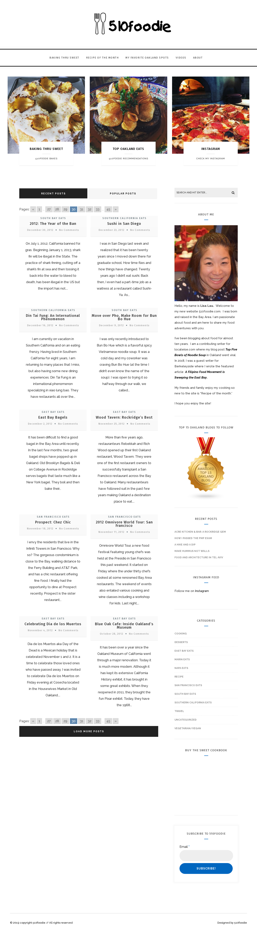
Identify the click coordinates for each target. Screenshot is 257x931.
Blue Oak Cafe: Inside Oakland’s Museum (124, 626)
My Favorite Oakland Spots (147, 57)
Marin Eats (182, 659)
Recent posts (53, 193)
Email (184, 847)
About (198, 57)
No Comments (69, 229)
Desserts (181, 642)
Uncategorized (185, 719)
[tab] (53, 193)
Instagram (202, 591)
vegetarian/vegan (187, 728)
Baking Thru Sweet (64, 57)
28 (57, 209)
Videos (181, 57)
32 (89, 209)
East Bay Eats (53, 411)
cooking (180, 633)
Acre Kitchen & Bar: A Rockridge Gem (200, 531)
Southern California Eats (124, 218)
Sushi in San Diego (124, 223)
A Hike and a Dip (185, 544)
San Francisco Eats (53, 516)
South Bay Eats (53, 218)
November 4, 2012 (40, 630)
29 (65, 209)
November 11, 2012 (111, 531)
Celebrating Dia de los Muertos (52, 624)
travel (179, 711)
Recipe (179, 676)
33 (97, 209)
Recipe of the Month (102, 57)
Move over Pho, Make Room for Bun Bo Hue (124, 317)
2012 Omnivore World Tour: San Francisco (124, 524)
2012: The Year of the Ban (53, 223)
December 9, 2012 (111, 325)
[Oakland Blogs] (206, 499)
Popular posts (123, 193)
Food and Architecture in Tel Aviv (198, 557)
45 (108, 209)
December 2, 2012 (40, 423)
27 (49, 209)
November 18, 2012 (40, 528)
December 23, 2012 (111, 229)
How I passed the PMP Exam (193, 538)
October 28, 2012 (111, 633)
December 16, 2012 (40, 325)
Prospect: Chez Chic (53, 522)
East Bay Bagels (52, 417)
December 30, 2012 (40, 229)
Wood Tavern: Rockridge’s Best (124, 417)
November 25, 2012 (111, 423)
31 (81, 209)
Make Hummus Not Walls (191, 551)
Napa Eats (181, 668)
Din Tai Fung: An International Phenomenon (53, 317)
